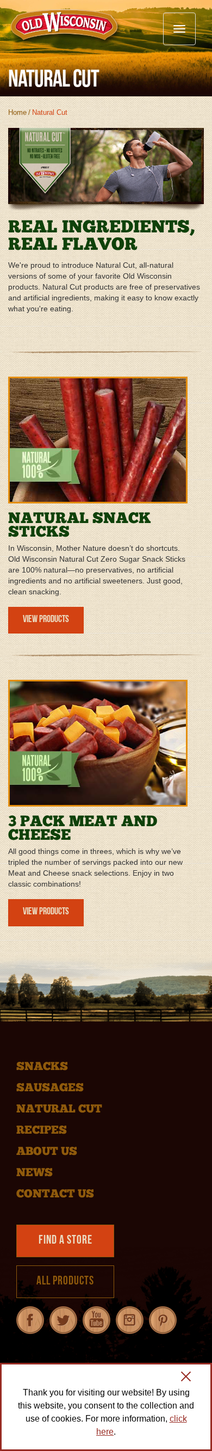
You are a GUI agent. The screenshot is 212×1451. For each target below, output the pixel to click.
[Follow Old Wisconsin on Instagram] (130, 1320)
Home (17, 112)
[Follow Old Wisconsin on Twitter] (63, 1320)
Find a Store (65, 1240)
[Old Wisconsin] (65, 26)
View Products (46, 620)
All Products (65, 1281)
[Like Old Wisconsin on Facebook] (30, 1320)
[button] (186, 1378)
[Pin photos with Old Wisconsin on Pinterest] (163, 1320)
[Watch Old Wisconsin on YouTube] (96, 1320)
